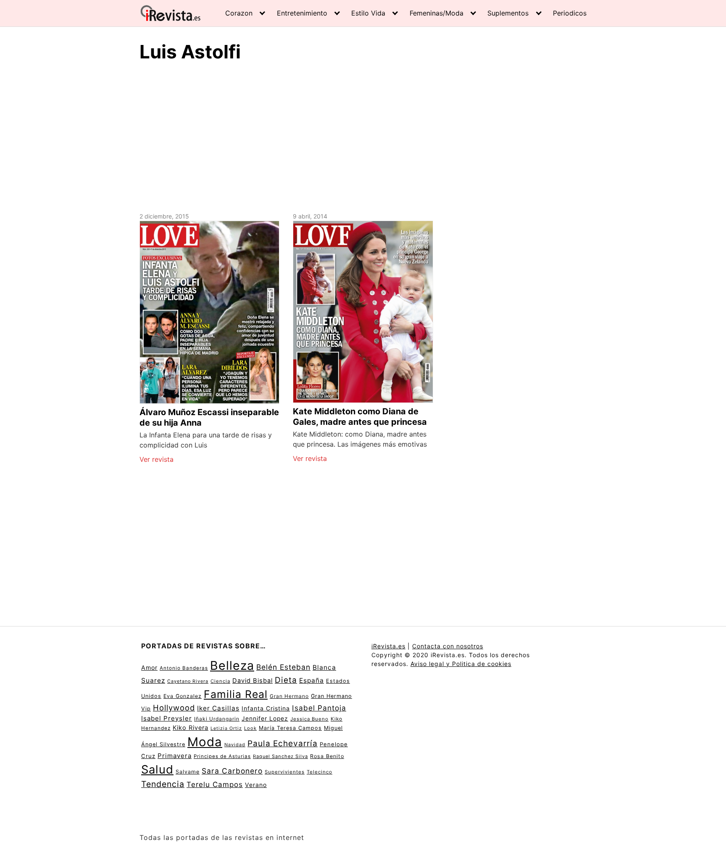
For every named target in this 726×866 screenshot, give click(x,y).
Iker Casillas (218, 708)
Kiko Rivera (190, 728)
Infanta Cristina (266, 708)
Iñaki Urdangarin (216, 719)
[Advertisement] (363, 136)
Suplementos (508, 13)
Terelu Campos (215, 784)
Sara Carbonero (232, 770)
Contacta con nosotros (447, 646)
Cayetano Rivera (187, 681)
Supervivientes (285, 772)
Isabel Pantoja (319, 707)
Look (250, 728)
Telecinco (319, 772)
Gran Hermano (289, 696)
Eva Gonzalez (182, 696)
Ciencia (220, 681)
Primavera (175, 756)
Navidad (234, 745)
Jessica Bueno (309, 719)
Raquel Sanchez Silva (280, 756)
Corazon (239, 13)
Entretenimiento (302, 13)
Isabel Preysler (166, 718)
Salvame (188, 772)
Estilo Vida (368, 13)
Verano (256, 784)
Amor (149, 667)
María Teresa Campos (290, 728)
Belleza (232, 665)
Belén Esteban (283, 667)
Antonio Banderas (184, 668)
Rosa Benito (327, 756)
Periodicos (570, 13)
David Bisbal (252, 680)
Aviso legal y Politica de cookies (460, 663)
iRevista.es (388, 646)
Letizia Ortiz (226, 728)
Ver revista (156, 459)
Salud (157, 769)
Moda (204, 741)
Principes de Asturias (222, 756)
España (311, 680)
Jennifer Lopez (265, 718)
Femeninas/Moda (436, 13)
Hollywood (174, 707)
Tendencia (162, 784)
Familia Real (236, 694)
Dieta (286, 680)
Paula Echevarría (282, 743)
